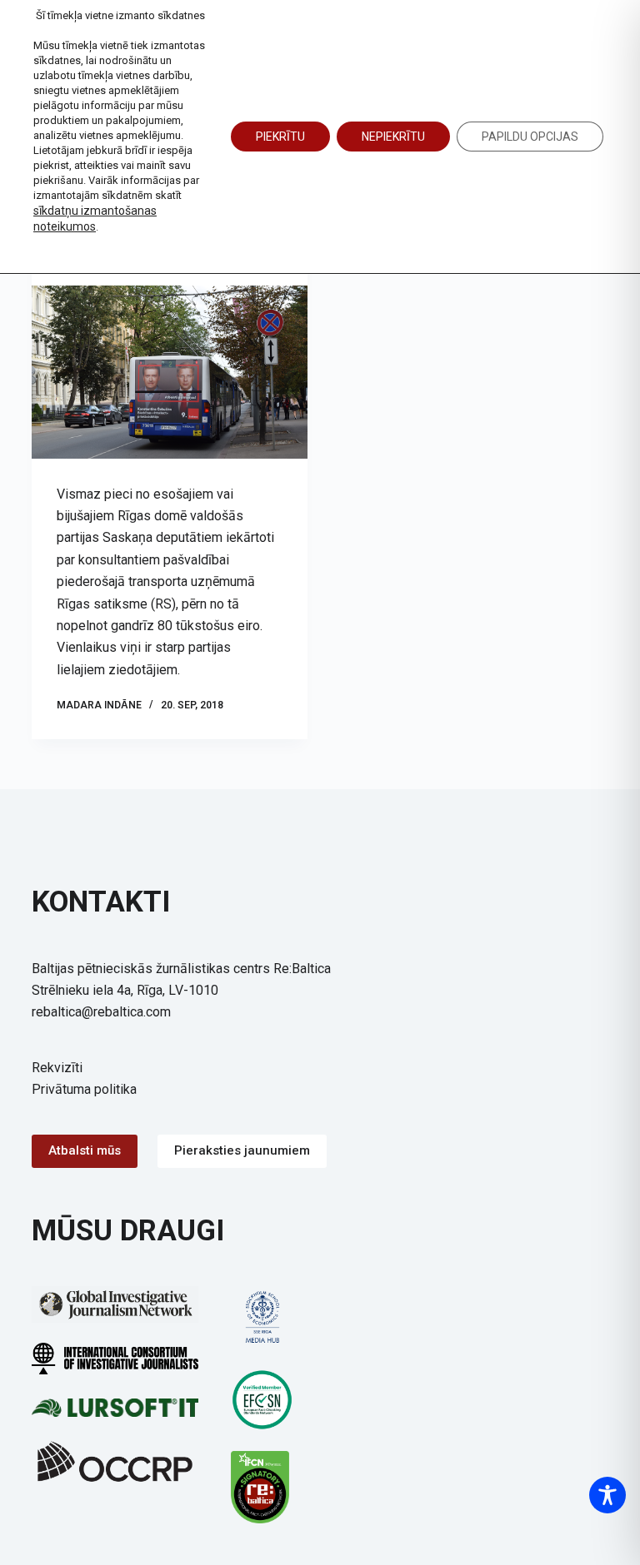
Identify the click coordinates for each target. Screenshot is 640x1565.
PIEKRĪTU (280, 136)
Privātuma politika (84, 1089)
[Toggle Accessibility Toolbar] (608, 1495)
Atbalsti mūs (84, 1150)
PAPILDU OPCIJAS (530, 136)
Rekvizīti (57, 1068)
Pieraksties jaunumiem (242, 1150)
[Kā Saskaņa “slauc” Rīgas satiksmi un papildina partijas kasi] (170, 372)
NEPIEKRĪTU (393, 136)
